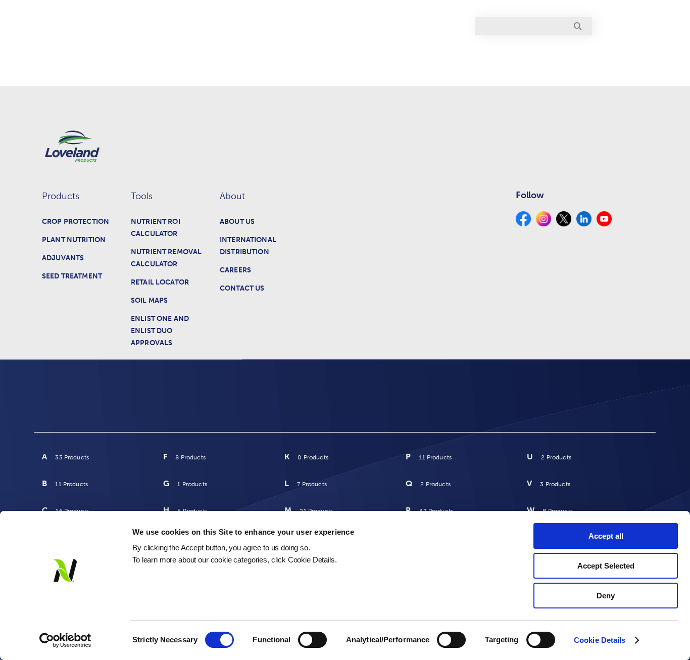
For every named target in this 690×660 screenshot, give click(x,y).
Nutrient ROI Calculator (155, 227)
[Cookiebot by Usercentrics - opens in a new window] (65, 640)
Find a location (619, 26)
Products (378, 57)
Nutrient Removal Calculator (166, 258)
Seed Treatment (72, 276)
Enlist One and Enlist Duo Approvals (160, 330)
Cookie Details (599, 640)
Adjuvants (63, 258)
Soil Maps (149, 300)
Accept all (605, 536)
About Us (237, 221)
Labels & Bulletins (449, 57)
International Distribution (248, 245)
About (622, 57)
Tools (583, 57)
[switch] (312, 640)
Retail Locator (160, 282)
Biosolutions (528, 57)
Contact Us (242, 288)
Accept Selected (605, 565)
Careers (235, 270)
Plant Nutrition (74, 239)
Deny (606, 595)
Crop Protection (75, 221)
